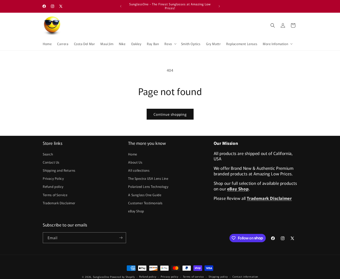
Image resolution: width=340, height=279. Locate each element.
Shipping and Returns (59, 170)
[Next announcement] (219, 6)
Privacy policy (169, 276)
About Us (135, 162)
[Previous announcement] (121, 6)
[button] (170, 44)
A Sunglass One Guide (144, 194)
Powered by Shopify (122, 277)
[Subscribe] (121, 237)
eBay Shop (136, 211)
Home (132, 154)
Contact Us (51, 162)
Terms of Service (55, 194)
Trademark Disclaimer (59, 203)
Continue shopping (170, 114)
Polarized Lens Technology (148, 186)
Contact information (245, 276)
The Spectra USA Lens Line (148, 178)
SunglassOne (101, 277)
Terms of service (193, 276)
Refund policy (53, 186)
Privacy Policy (53, 178)
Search (48, 154)
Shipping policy (218, 276)
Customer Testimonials (145, 203)
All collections (138, 170)
